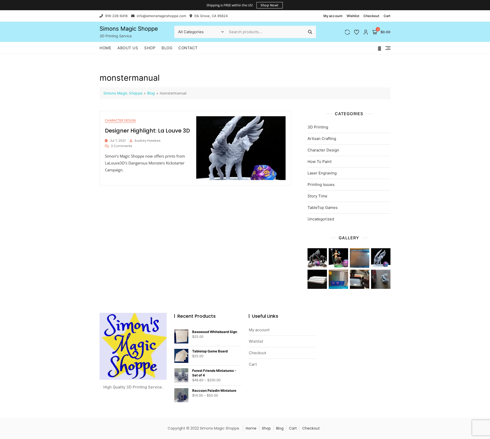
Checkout (371, 16)
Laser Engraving (322, 173)
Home (105, 47)
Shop (149, 47)
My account (332, 16)
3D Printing (318, 127)
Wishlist (353, 16)
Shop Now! (270, 5)
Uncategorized (321, 219)
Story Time (317, 196)
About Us (127, 47)
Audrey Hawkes (147, 140)
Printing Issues (321, 184)
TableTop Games (323, 207)
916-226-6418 (116, 16)
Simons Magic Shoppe (129, 28)
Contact (188, 47)
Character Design (120, 120)
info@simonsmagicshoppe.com (161, 16)
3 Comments (121, 146)
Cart (387, 16)
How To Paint (320, 161)
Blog (167, 47)
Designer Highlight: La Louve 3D (147, 130)
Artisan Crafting (322, 138)
